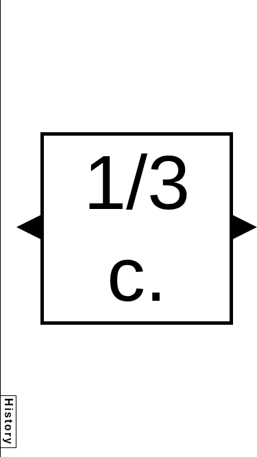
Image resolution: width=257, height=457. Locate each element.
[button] (28, 227)
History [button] (8, 421)
